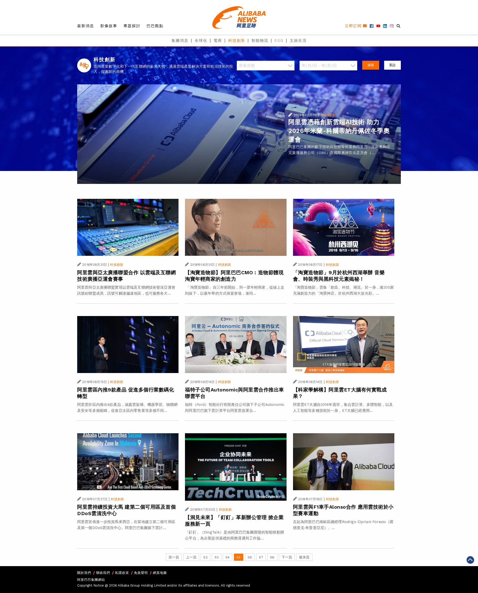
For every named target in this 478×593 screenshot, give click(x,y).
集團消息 (180, 40)
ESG (279, 40)
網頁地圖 (160, 573)
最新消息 (85, 26)
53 (217, 557)
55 (238, 557)
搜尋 (370, 65)
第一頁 (174, 557)
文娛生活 (298, 40)
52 (205, 557)
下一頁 (287, 557)
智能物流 (259, 40)
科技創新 (236, 40)
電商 (218, 40)
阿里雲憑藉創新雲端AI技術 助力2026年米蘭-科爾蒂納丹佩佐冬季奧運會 (339, 130)
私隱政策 (122, 573)
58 (272, 557)
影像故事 (108, 26)
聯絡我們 (103, 573)
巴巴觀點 (155, 26)
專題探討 (131, 26)
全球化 (201, 40)
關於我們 (84, 573)
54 (228, 557)
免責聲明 (141, 573)
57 (261, 557)
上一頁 (191, 557)
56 (250, 557)
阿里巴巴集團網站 (91, 580)
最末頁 (304, 557)
